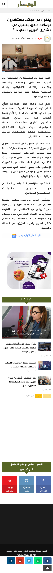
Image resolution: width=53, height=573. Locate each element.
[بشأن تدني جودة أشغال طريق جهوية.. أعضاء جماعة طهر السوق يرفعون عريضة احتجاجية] (44, 346)
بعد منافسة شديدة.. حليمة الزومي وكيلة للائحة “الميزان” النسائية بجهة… (26, 332)
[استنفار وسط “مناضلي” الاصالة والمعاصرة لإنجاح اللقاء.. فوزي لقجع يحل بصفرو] (44, 365)
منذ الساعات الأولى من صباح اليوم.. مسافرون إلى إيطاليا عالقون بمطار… (22, 382)
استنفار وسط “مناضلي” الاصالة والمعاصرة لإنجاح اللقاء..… (20, 365)
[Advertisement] (26, 430)
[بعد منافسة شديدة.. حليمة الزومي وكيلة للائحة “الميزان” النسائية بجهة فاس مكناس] (26, 322)
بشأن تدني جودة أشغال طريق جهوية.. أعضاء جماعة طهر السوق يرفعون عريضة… (19, 348)
